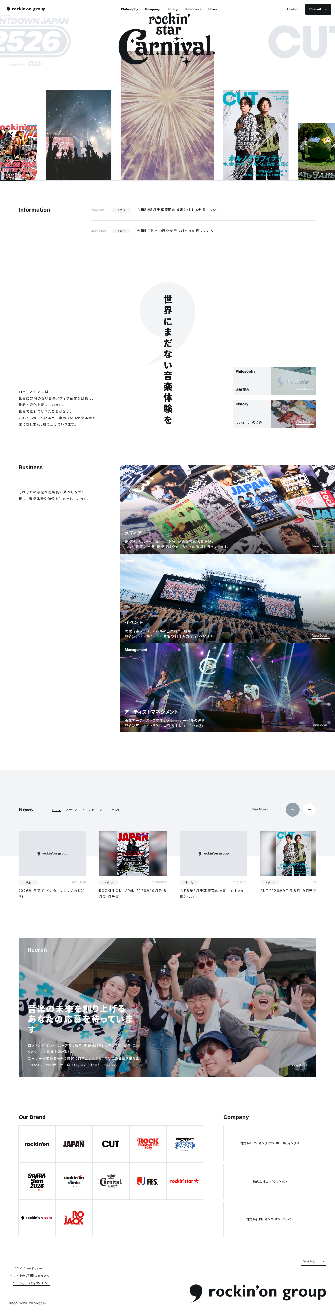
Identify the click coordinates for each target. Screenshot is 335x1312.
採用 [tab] (102, 809)
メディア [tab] (71, 809)
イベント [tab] (88, 809)
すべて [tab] (56, 809)
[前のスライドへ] (60, 115)
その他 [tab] (116, 809)
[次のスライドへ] (274, 115)
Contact (293, 9)
